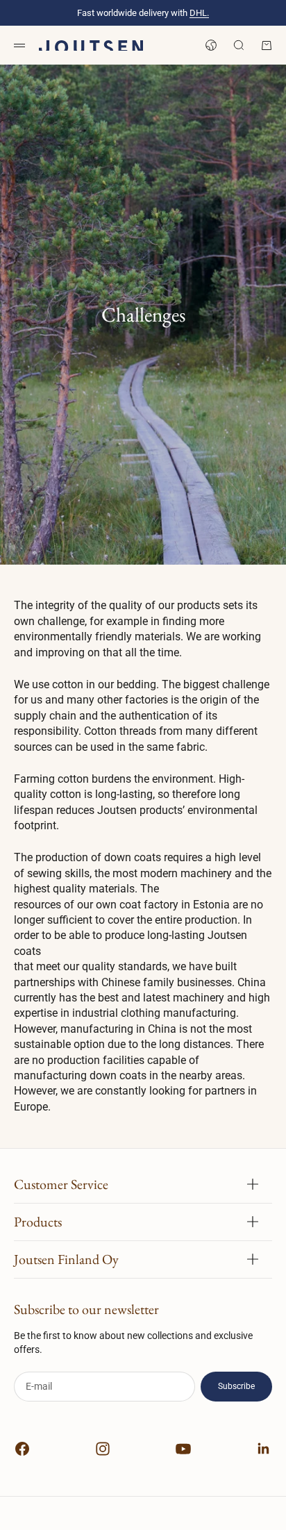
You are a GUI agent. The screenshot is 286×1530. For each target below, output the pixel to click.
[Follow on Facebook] (22, 1448)
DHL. (199, 13)
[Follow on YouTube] (183, 1448)
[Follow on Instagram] (102, 1448)
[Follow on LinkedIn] (263, 1448)
